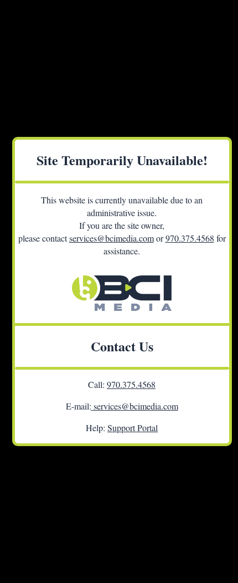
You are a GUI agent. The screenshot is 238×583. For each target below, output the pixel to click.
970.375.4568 (189, 238)
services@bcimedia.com (111, 238)
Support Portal (132, 427)
